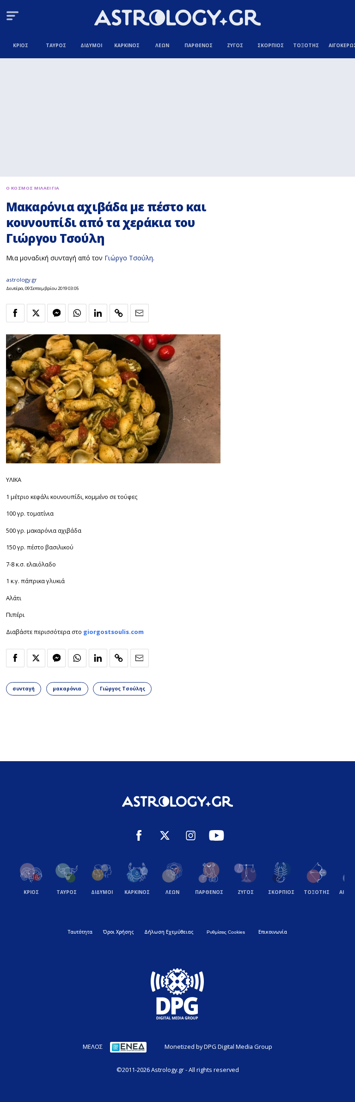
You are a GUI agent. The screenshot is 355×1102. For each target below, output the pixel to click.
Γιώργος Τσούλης (122, 688)
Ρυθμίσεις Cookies (226, 932)
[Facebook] (139, 836)
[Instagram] (190, 836)
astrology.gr (21, 279)
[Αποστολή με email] (139, 313)
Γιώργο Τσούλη (128, 257)
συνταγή (23, 688)
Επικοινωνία (272, 932)
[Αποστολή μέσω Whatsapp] (77, 313)
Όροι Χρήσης (118, 932)
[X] (164, 836)
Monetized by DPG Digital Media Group (218, 1046)
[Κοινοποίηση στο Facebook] (15, 313)
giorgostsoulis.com (113, 632)
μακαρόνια (67, 688)
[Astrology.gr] (177, 18)
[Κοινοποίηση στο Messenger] (56, 313)
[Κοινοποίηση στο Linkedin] (98, 313)
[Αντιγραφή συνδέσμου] (119, 313)
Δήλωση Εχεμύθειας (168, 932)
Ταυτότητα (80, 932)
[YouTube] (216, 836)
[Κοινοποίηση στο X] (36, 313)
